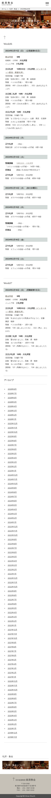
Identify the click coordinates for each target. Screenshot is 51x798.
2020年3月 (12, 720)
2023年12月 (13, 526)
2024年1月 (12, 522)
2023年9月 (12, 539)
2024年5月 (12, 505)
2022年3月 (12, 617)
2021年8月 (12, 647)
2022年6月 (12, 604)
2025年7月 (12, 445)
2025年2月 (12, 466)
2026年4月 (12, 406)
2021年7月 (12, 651)
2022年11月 (12, 582)
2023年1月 (12, 574)
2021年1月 (12, 677)
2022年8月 (12, 595)
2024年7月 (12, 496)
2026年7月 (12, 393)
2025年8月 (12, 441)
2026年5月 (12, 402)
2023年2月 (12, 569)
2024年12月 (13, 475)
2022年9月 (12, 591)
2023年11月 (12, 531)
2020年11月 (12, 685)
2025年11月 (12, 428)
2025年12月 (12, 423)
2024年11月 (12, 479)
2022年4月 (12, 612)
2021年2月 (12, 673)
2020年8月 (12, 698)
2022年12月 (12, 578)
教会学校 (9, 57)
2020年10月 (12, 690)
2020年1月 (12, 728)
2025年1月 (12, 471)
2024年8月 (12, 492)
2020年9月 (12, 694)
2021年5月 (12, 660)
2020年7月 (12, 703)
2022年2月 (12, 621)
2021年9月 (12, 642)
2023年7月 (12, 548)
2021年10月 (12, 638)
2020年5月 (12, 711)
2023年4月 (12, 561)
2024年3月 (12, 514)
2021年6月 (12, 655)
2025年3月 (12, 462)
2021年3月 (12, 668)
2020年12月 (12, 681)
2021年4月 (12, 664)
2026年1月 (12, 419)
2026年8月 (12, 389)
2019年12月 (12, 733)
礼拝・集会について (15, 765)
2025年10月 (12, 432)
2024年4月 (12, 509)
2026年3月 (12, 411)
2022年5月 (12, 608)
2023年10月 (13, 535)
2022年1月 (12, 625)
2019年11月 (12, 737)
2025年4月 (12, 458)
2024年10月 (13, 484)
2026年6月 (12, 398)
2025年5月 (12, 453)
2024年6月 (12, 501)
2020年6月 (12, 707)
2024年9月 (12, 488)
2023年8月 (12, 544)
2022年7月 (12, 599)
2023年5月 (12, 557)
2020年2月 (12, 724)
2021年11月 (12, 634)
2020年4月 (12, 715)
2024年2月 (12, 518)
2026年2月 (12, 415)
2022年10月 (12, 587)
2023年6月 (12, 552)
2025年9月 (12, 436)
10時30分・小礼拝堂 (24, 163)
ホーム (4, 9)
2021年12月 (12, 630)
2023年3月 (12, 565)
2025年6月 (12, 449)
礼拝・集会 (13, 9)
